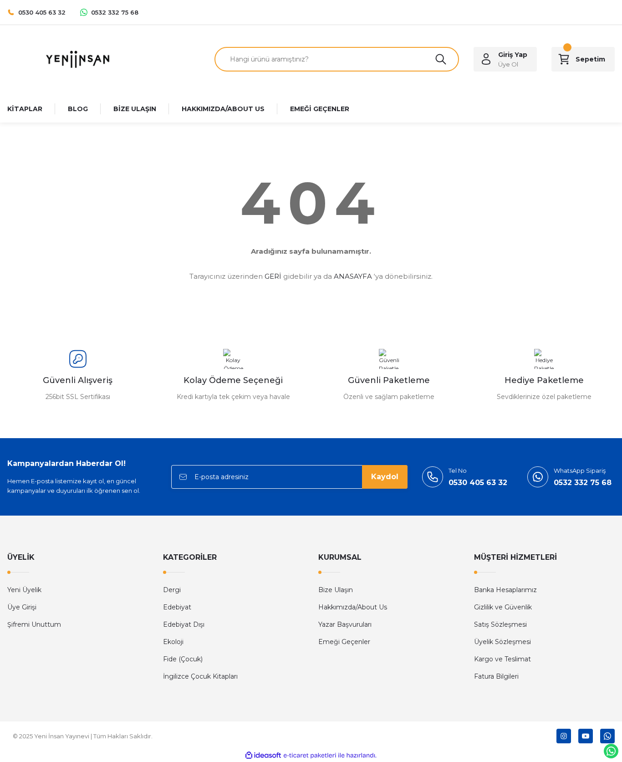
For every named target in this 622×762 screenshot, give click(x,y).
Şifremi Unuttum (34, 624)
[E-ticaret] (309, 756)
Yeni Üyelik (24, 590)
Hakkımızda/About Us (352, 607)
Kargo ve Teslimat (502, 659)
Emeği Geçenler (344, 642)
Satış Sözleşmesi (500, 624)
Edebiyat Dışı (183, 624)
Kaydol (384, 476)
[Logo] (77, 58)
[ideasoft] (263, 755)
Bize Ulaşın (335, 590)
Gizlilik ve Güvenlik (503, 607)
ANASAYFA (353, 276)
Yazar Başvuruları (345, 624)
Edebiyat (177, 607)
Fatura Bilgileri (496, 676)
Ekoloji (173, 642)
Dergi (172, 590)
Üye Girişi (21, 607)
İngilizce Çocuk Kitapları (200, 676)
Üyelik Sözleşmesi (502, 642)
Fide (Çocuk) (183, 659)
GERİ (273, 276)
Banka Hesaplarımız (505, 590)
